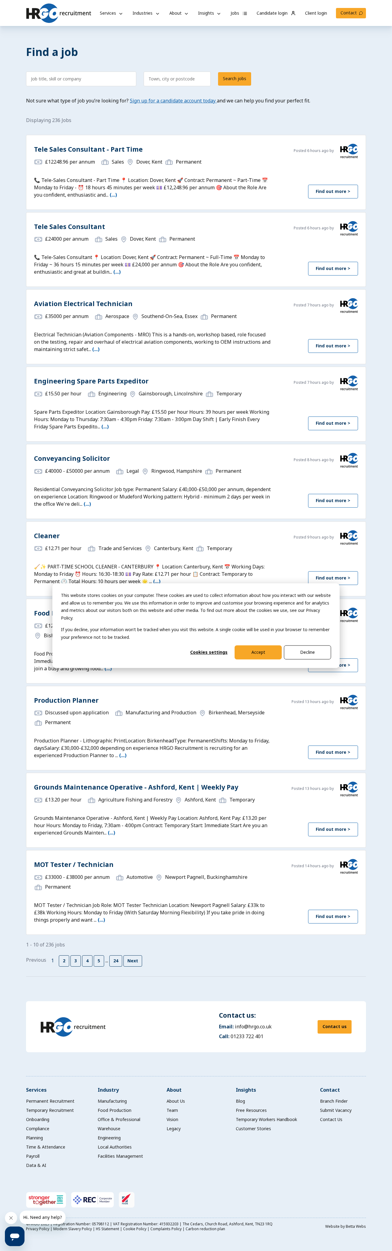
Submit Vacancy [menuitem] (336, 1110)
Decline (307, 652)
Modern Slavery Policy (73, 1228)
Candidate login (273, 13)
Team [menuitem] (172, 1110)
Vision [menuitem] (172, 1119)
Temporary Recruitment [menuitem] (50, 1110)
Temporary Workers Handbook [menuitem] (266, 1119)
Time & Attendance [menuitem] (45, 1147)
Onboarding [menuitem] (37, 1119)
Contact (349, 13)
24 (115, 961)
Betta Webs (356, 1226)
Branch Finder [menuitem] (334, 1101)
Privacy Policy (38, 1228)
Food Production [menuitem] (114, 1110)
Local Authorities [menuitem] (115, 1147)
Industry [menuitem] (108, 1089)
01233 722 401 (247, 1036)
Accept (258, 652)
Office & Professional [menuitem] (119, 1119)
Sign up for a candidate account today (173, 100)
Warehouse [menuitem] (109, 1128)
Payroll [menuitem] (33, 1156)
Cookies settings (209, 652)
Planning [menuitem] (34, 1138)
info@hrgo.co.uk (253, 1026)
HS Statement (108, 1228)
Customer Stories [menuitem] (253, 1128)
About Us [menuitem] (176, 1101)
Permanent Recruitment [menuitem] (50, 1101)
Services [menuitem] (36, 1089)
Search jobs (234, 78)
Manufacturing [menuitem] (112, 1101)
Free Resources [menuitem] (251, 1110)
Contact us (334, 1026)
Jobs (235, 13)
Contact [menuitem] (330, 1089)
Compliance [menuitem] (37, 1128)
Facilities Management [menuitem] (120, 1156)
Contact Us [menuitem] (331, 1119)
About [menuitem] (174, 1089)
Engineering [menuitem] (109, 1138)
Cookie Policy (135, 1228)
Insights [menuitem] (246, 1089)
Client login (316, 13)
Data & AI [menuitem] (36, 1165)
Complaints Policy (166, 1228)
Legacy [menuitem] (174, 1128)
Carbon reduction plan (205, 1228)
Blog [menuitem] (240, 1101)
